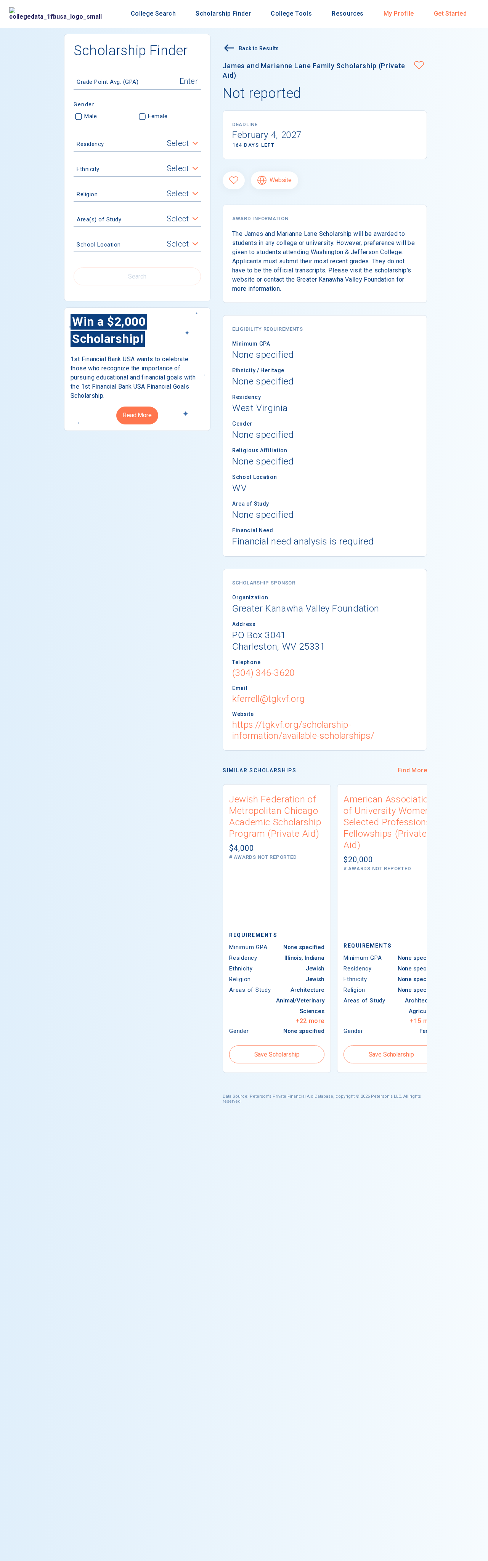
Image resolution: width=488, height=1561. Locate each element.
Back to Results (259, 48)
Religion (87, 194)
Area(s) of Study (99, 219)
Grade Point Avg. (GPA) (107, 82)
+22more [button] (309, 1021)
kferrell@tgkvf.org (268, 698)
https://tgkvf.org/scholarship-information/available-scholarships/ (303, 730)
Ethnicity (88, 169)
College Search (153, 13)
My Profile (399, 13)
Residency (90, 144)
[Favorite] (234, 180)
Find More (412, 770)
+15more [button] (424, 1021)
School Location (99, 245)
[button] (419, 66)
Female (157, 116)
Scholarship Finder (223, 13)
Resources (347, 13)
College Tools (291, 13)
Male (90, 116)
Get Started (450, 13)
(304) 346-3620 (263, 673)
